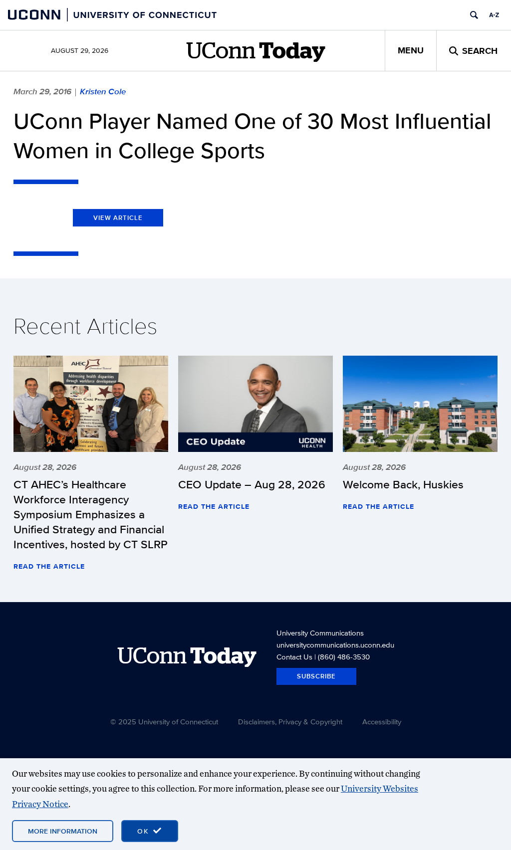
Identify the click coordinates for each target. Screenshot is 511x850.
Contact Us (294, 656)
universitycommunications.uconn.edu (335, 644)
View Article (118, 217)
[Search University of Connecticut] (474, 15)
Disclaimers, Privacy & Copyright (290, 721)
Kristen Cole (103, 91)
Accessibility (381, 721)
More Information (62, 831)
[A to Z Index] (494, 15)
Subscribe (316, 676)
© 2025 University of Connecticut (164, 721)
